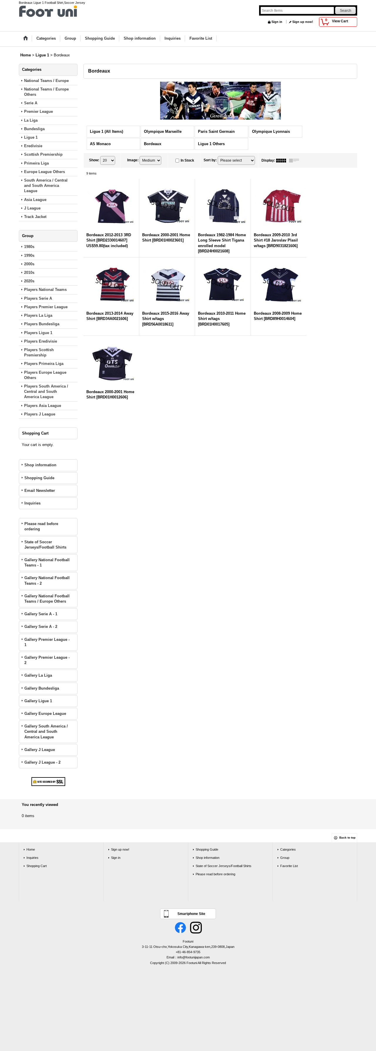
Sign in (276, 22)
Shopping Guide (39, 478)
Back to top (347, 837)
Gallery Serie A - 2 (40, 626)
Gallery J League (39, 749)
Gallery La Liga (38, 675)
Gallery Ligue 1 (38, 701)
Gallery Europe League (45, 713)
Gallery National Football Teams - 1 (47, 562)
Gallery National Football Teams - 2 (47, 580)
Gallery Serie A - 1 (40, 614)
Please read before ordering (41, 526)
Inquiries (32, 503)
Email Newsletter (39, 490)
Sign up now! (302, 22)
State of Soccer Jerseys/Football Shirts (45, 544)
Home (30, 849)
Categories (288, 849)
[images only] (282, 160)
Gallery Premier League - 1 (47, 642)
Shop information (40, 465)
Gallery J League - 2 (42, 762)
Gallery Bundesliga (41, 688)
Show (94, 160)
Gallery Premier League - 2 (47, 660)
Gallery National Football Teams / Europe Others (47, 599)
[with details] (295, 160)
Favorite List (289, 866)
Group (284, 857)
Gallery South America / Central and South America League (46, 731)
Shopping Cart (36, 866)
